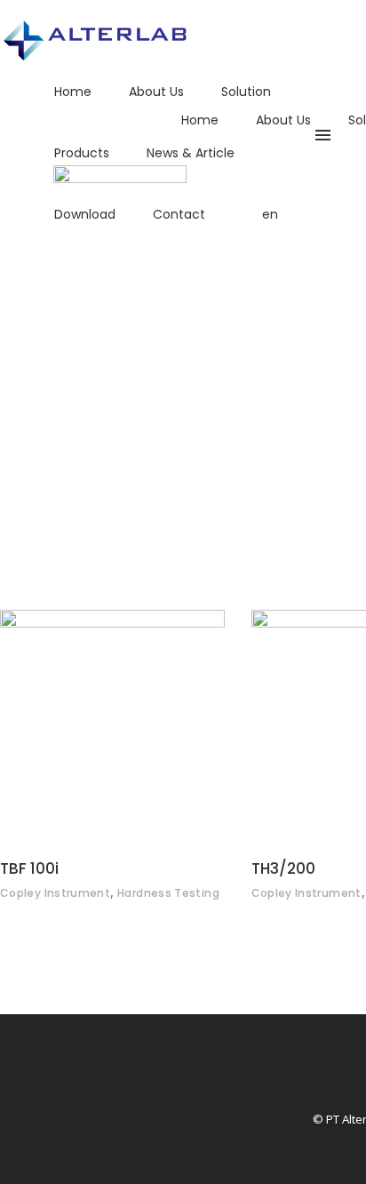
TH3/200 (283, 868)
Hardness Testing (168, 892)
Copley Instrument (55, 892)
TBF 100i (29, 868)
